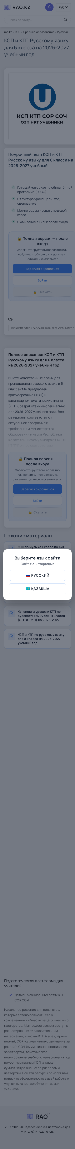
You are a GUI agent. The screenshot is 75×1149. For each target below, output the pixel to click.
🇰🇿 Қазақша (37, 588)
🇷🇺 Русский (37, 575)
